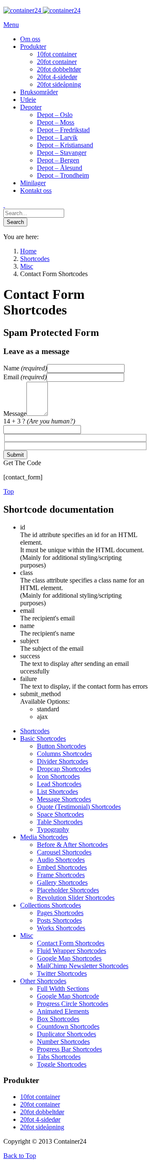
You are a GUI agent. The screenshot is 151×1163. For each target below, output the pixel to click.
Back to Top (19, 1155)
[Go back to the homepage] (42, 10)
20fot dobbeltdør (42, 1111)
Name (25, 368)
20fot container (40, 1104)
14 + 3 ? (39, 421)
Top (8, 491)
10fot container (40, 1096)
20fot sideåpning (42, 1127)
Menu (11, 24)
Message (14, 413)
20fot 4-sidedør (40, 1119)
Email (25, 377)
